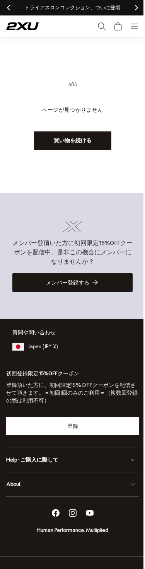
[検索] (101, 26)
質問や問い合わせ (34, 332)
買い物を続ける (70, 140)
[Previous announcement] (8, 7)
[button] (118, 26)
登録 (69, 425)
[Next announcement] (136, 7)
